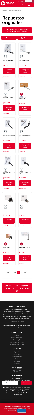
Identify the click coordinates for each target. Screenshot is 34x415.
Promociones (17, 354)
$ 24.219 (6, 252)
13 (15, 272)
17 (28, 272)
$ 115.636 (22, 140)
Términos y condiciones (17, 342)
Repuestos (17, 352)
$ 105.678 (6, 140)
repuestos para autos (14, 10)
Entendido (21, 411)
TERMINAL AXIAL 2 (8, 60)
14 (18, 272)
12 (11, 272)
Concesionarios (17, 356)
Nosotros (17, 335)
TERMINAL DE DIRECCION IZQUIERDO (22, 99)
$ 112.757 (22, 65)
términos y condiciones (16, 387)
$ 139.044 (6, 103)
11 (8, 272)
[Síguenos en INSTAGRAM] (17, 370)
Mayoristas (17, 363)
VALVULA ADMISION (24, 247)
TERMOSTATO (6, 210)
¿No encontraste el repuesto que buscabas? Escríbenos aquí (17, 30)
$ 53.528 (22, 215)
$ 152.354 (6, 215)
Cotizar (17, 359)
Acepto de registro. (18, 387)
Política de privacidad (17, 337)
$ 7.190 (21, 252)
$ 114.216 (22, 178)
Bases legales (17, 340)
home (4, 10)
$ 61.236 (6, 65)
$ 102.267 (6, 178)
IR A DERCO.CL (20, 1)
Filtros (9, 38)
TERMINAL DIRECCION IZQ (9, 135)
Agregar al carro (9, 71)
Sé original (17, 361)
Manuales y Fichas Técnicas (17, 344)
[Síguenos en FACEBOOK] (14, 370)
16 (25, 272)
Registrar (26, 383)
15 (21, 272)
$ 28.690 (22, 103)
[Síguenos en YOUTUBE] (20, 370)
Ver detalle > (6, 76)
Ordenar (26, 38)
